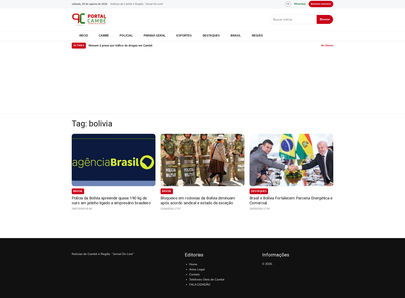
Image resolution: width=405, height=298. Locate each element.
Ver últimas (327, 45)
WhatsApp (300, 4)
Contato (194, 274)
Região (257, 35)
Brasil (236, 35)
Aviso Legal (197, 269)
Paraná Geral (155, 35)
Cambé (104, 35)
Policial (126, 35)
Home (193, 264)
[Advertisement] (202, 81)
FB (288, 4)
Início (83, 35)
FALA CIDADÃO (199, 284)
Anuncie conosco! (321, 4)
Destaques (211, 35)
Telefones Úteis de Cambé (206, 279)
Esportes (184, 35)
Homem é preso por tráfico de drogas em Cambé (120, 45)
